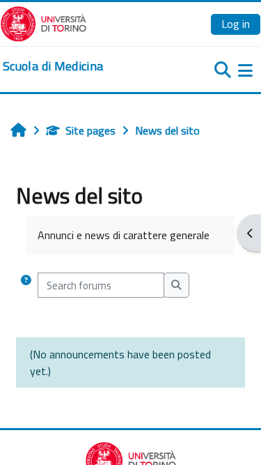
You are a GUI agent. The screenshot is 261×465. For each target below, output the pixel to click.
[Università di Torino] (43, 22)
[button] (25, 285)
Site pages (90, 130)
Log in (235, 23)
